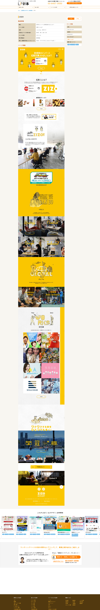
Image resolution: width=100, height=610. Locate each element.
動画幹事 (74, 600)
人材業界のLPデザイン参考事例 (26, 10)
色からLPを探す (34, 597)
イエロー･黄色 (72, 44)
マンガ (77, 44)
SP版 (78, 18)
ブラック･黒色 (33, 600)
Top (19, 10)
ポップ (49, 607)
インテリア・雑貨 (16, 607)
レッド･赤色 (33, 606)
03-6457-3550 (55, 3)
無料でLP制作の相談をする (74, 3)
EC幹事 (67, 603)
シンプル (49, 600)
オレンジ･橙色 (33, 607)
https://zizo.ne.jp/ (70, 29)
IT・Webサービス (16, 606)
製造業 (15, 601)
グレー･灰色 (33, 603)
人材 (68, 44)
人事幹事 (74, 603)
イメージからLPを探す (53, 597)
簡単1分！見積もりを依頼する (67, 557)
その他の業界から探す (17, 609)
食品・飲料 (15, 604)
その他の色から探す (34, 609)
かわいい (49, 606)
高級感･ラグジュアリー (52, 601)
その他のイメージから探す (52, 609)
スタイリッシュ (50, 603)
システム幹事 (82, 600)
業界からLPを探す (17, 597)
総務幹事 (81, 603)
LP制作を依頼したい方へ (73, 7)
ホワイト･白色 (33, 601)
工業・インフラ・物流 (17, 603)
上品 (49, 604)
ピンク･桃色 (33, 604)
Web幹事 (67, 600)
